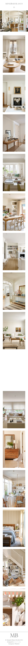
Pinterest (17, 644)
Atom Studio (17, 642)
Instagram (11, 644)
